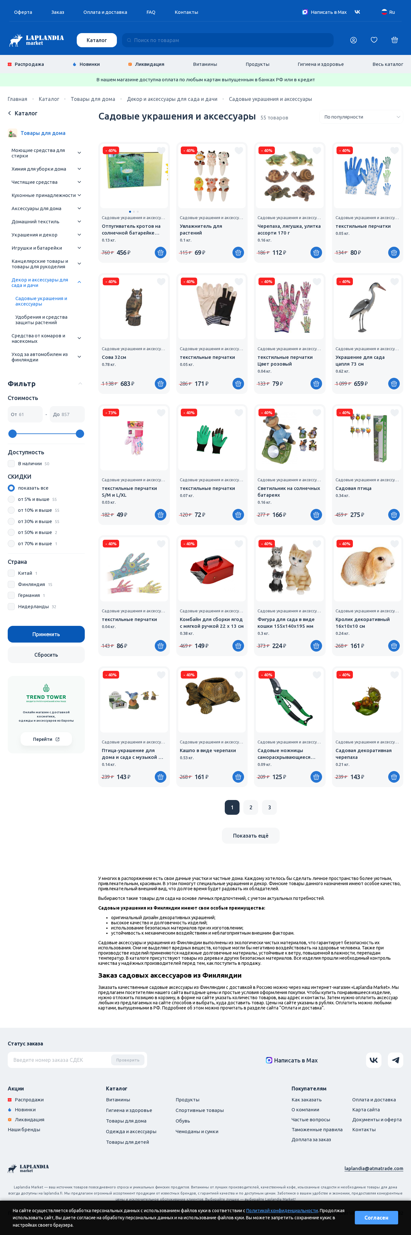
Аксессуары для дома (36, 208)
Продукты (257, 64)
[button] (130, 212)
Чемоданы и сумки (197, 1131)
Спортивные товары (200, 1110)
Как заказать (307, 1099)
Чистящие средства (34, 182)
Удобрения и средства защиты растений (41, 319)
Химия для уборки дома (39, 169)
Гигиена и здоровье (321, 64)
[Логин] (353, 40)
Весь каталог (387, 64)
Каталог (97, 40)
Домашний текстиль (35, 221)
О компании (305, 1109)
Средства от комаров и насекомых (38, 338)
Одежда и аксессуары (131, 1131)
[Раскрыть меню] (79, 152)
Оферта (23, 12)
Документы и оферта (377, 1119)
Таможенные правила (317, 1129)
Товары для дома (126, 1121)
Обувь (183, 1121)
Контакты (186, 12)
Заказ (57, 12)
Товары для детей (127, 1142)
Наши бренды (24, 1129)
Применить (46, 634)
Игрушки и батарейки (37, 248)
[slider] (12, 434)
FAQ (150, 12)
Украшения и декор (34, 234)
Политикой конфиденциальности (282, 1210)
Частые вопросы (311, 1119)
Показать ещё (250, 836)
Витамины (205, 64)
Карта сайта (366, 1109)
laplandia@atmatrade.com (374, 1168)
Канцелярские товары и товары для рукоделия (40, 263)
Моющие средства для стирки (38, 152)
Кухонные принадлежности (44, 195)
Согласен (376, 1218)
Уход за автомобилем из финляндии (40, 356)
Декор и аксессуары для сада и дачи (40, 282)
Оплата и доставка (105, 12)
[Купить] (160, 252)
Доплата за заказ (311, 1139)
